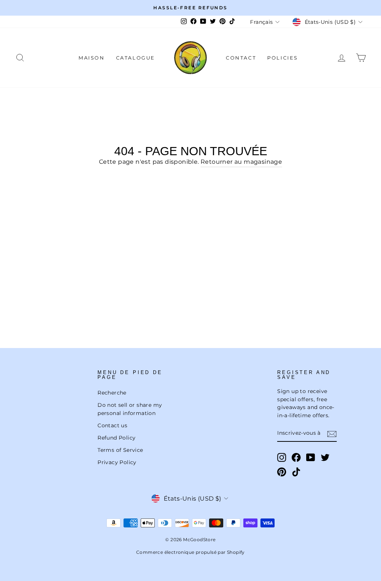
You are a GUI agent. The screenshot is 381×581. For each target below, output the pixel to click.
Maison (92, 58)
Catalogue (135, 58)
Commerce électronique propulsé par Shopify (190, 552)
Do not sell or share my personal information (129, 409)
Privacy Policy (117, 462)
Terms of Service (120, 450)
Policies (282, 58)
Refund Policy (116, 438)
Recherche (112, 393)
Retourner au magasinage (241, 161)
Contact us (112, 425)
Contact (241, 58)
